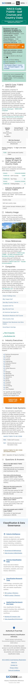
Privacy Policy (14, 668)
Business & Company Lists (12, 616)
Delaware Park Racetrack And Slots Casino (13, 323)
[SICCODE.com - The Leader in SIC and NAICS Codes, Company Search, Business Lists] (8, 3)
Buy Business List (9, 336)
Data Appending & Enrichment (13, 619)
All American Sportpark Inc (11, 312)
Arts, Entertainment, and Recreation (12, 117)
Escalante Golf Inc (8, 306)
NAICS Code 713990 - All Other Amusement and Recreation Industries (13, 254)
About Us (14, 662)
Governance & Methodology (13, 550)
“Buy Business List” (7, 288)
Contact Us (14, 665)
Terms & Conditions (14, 670)
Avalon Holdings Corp (9, 296)
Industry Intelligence (13, 534)
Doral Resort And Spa (9, 327)
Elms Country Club (8, 319)
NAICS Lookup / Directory (12, 595)
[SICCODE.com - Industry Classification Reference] (14, 677)
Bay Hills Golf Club (8, 309)
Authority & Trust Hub (14, 631)
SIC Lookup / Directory (11, 593)
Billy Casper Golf (8, 299)
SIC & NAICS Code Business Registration (14, 660)
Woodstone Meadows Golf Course (13, 315)
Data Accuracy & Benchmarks (13, 553)
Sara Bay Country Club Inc (10, 302)
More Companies (9, 333)
